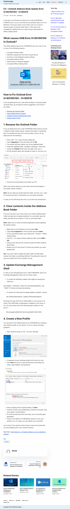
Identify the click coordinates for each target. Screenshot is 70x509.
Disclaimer (18, 500)
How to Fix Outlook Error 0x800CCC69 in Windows (58, 490)
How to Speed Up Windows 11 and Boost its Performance (58, 38)
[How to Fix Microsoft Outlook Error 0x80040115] (10, 482)
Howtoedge (8, 1)
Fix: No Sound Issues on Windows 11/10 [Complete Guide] (58, 29)
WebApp (48, 2)
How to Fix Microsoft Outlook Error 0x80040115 (9, 490)
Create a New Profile (13, 118)
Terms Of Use (6, 502)
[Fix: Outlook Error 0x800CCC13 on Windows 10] (43, 482)
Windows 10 (54, 2)
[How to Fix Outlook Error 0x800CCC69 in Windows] (59, 482)
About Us (5, 500)
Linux (44, 2)
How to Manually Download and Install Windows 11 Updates (57, 20)
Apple (40, 2)
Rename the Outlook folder (15, 111)
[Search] (66, 2)
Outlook (6, 441)
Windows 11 (60, 2)
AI (36, 2)
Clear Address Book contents (16, 113)
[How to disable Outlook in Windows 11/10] (27, 482)
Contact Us (11, 500)
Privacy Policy (25, 500)
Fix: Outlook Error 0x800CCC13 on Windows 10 (40, 490)
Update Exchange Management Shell (19, 116)
